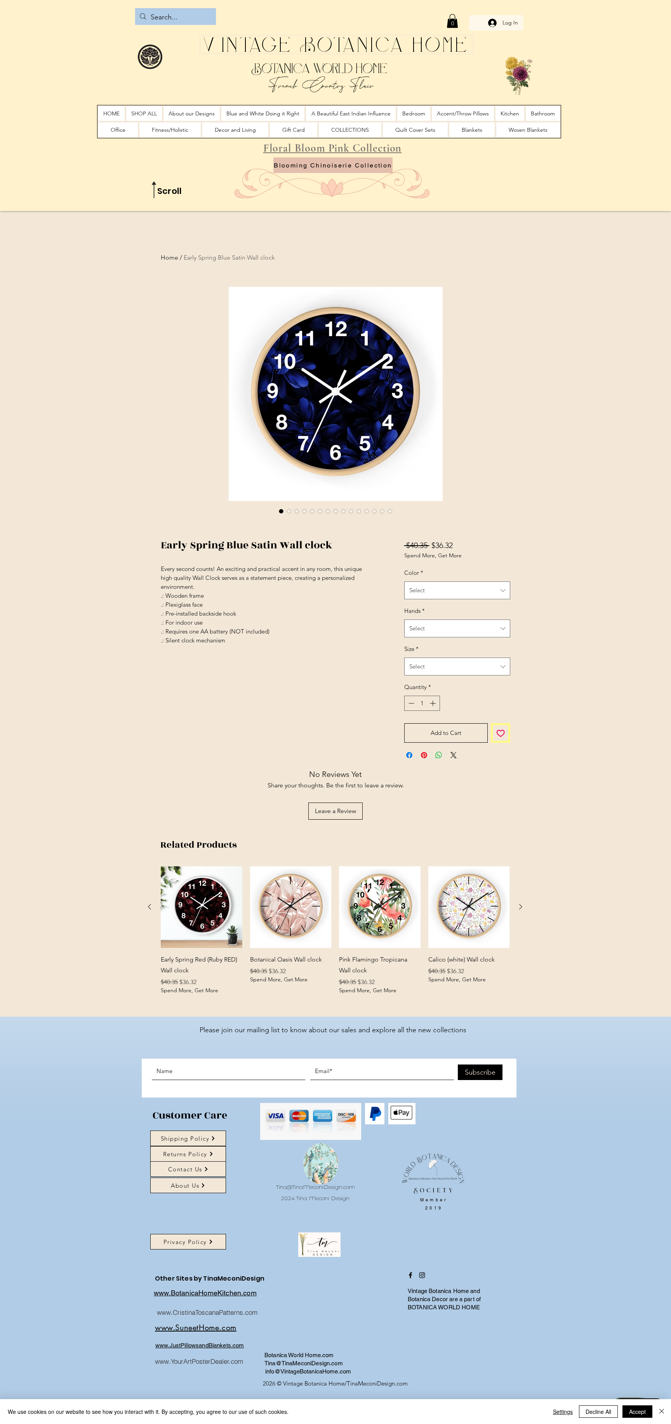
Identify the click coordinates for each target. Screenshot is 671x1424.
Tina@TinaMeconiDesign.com (315, 1227)
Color (413, 613)
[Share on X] (453, 795)
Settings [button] (563, 1411)
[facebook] (410, 1315)
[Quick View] (201, 947)
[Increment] (433, 743)
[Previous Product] (149, 947)
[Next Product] (520, 947)
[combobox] (457, 631)
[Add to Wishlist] (501, 774)
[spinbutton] (421, 743)
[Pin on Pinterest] (424, 795)
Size (411, 689)
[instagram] (422, 1315)
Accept (637, 1411)
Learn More (465, 575)
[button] (452, 21)
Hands (414, 651)
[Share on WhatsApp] (438, 795)
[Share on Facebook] (409, 795)
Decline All (598, 1411)
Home (169, 257)
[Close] (661, 1411)
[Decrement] (410, 743)
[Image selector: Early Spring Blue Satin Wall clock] (281, 511)
